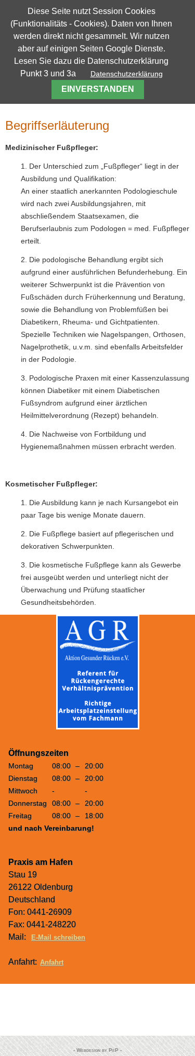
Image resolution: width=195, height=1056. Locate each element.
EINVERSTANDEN (97, 89)
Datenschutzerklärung (126, 74)
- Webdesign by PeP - (97, 1050)
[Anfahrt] (97, 1010)
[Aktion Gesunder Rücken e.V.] (97, 727)
